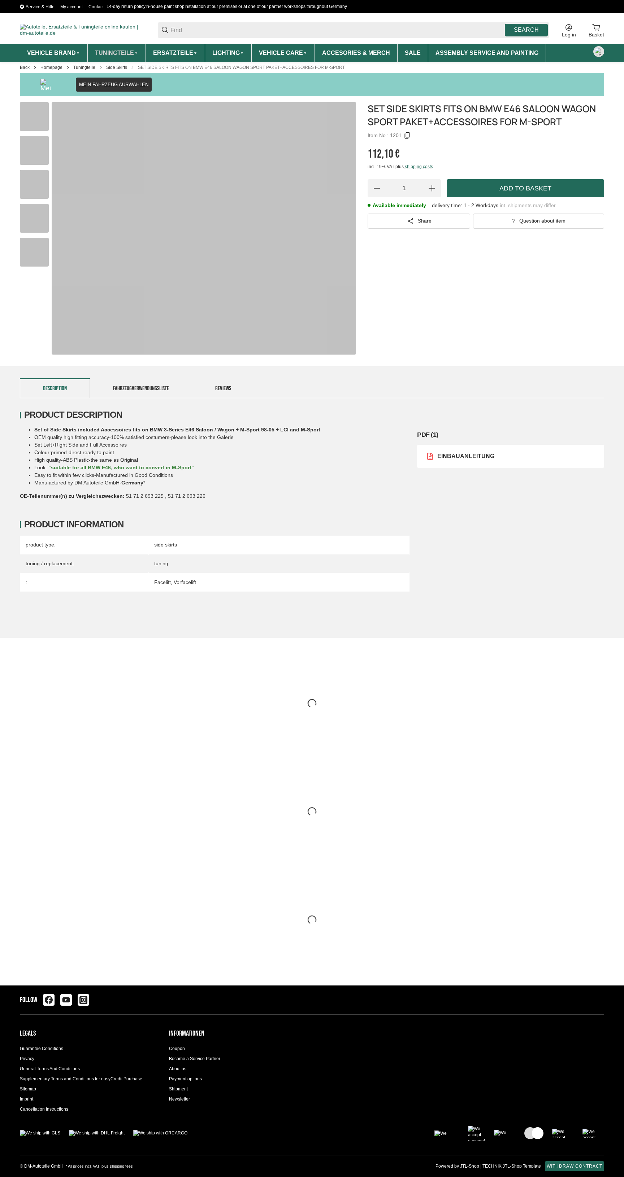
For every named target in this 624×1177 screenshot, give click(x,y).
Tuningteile (84, 67)
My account (71, 6)
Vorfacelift (185, 582)
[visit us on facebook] (49, 1000)
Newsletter (179, 1099)
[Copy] (407, 135)
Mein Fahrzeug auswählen (113, 84)
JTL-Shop (470, 1166)
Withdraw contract (574, 1166)
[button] (598, 1000)
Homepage (51, 67)
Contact (96, 6)
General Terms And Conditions (50, 1068)
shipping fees (121, 1166)
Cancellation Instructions (44, 1109)
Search (526, 30)
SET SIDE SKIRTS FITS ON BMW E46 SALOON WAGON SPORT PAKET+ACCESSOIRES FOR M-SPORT (241, 67)
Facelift (162, 582)
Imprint (26, 1099)
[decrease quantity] (376, 188)
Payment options (185, 1078)
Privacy (27, 1058)
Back (25, 67)
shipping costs (419, 166)
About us (177, 1068)
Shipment (178, 1089)
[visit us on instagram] (83, 1000)
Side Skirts (116, 67)
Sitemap (28, 1089)
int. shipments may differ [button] (528, 205)
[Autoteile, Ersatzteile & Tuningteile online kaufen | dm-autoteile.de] (83, 29)
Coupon (177, 1048)
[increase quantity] (432, 188)
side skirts (165, 545)
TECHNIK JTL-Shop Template (511, 1166)
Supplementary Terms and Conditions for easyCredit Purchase (81, 1078)
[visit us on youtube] (66, 1000)
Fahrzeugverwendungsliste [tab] (141, 388)
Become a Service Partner (194, 1058)
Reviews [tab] (223, 388)
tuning (161, 563)
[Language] (598, 51)
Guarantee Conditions (41, 1048)
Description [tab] (55, 388)
